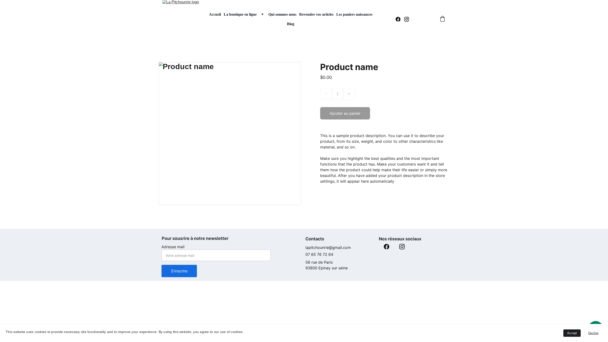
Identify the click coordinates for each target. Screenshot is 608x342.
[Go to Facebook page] (400, 19)
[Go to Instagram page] (406, 19)
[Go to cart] (442, 19)
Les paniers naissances (354, 14)
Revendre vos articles (316, 14)
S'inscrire (179, 271)
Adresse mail (173, 246)
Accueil (215, 14)
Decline (593, 333)
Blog (290, 24)
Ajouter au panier (345, 113)
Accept (572, 333)
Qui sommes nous (282, 14)
